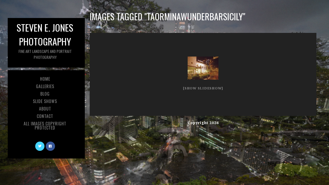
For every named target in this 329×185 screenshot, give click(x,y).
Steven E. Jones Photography (45, 40)
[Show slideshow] (203, 88)
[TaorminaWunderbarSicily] (203, 68)
